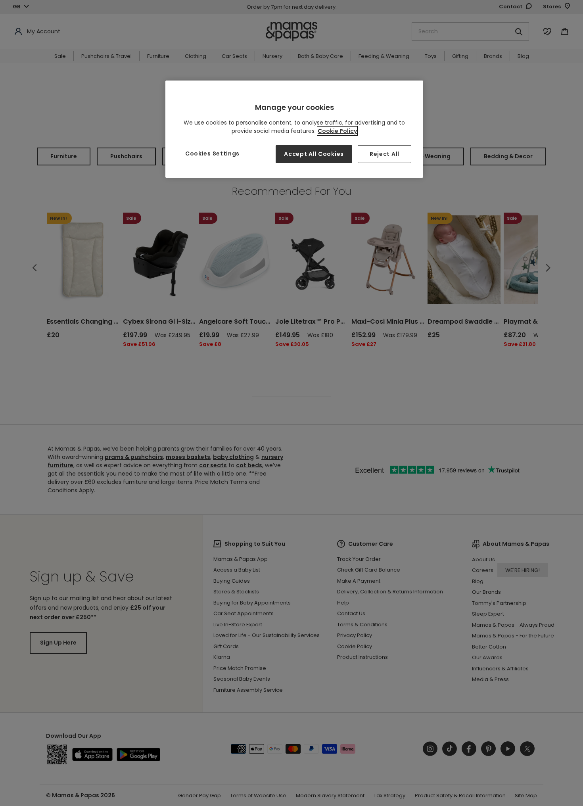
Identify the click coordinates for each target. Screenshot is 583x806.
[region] (294, 129)
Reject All (384, 154)
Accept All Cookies (314, 154)
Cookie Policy (337, 131)
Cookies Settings (212, 153)
